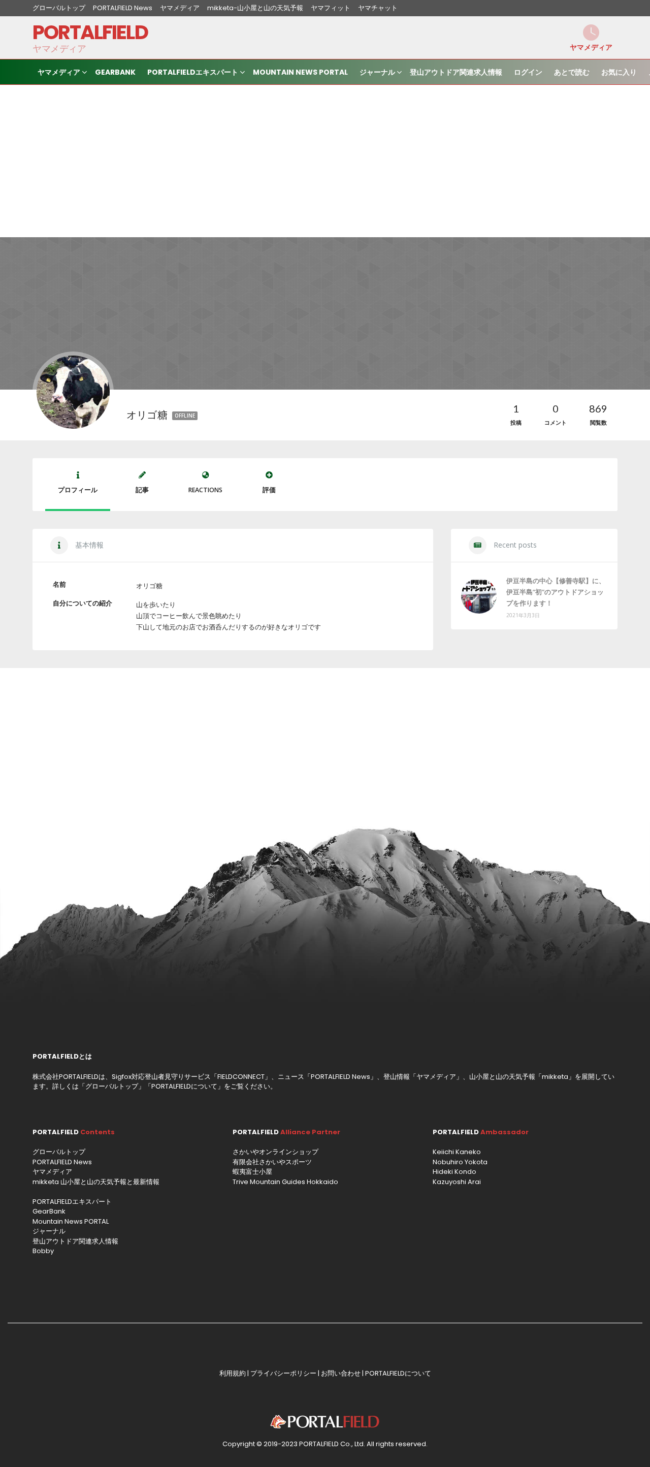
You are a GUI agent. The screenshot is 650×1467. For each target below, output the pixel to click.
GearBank (115, 72)
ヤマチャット (378, 8)
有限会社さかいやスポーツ (272, 1162)
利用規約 (232, 1373)
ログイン (528, 72)
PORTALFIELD (90, 32)
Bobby (43, 1251)
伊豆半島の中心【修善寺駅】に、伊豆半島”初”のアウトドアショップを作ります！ (555, 592)
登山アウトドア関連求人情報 (456, 72)
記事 (142, 490)
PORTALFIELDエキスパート (192, 72)
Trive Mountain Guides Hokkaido (285, 1182)
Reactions (205, 490)
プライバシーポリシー (283, 1373)
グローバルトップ (58, 8)
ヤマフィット (330, 8)
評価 (269, 490)
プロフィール (78, 490)
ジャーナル (377, 72)
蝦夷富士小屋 (252, 1171)
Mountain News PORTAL (300, 72)
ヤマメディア (180, 8)
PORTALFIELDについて (184, 1086)
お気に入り (619, 72)
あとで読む (572, 72)
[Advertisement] (325, 161)
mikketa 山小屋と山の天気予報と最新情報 (95, 1182)
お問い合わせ (341, 1373)
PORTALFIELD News (122, 8)
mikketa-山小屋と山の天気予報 (255, 8)
